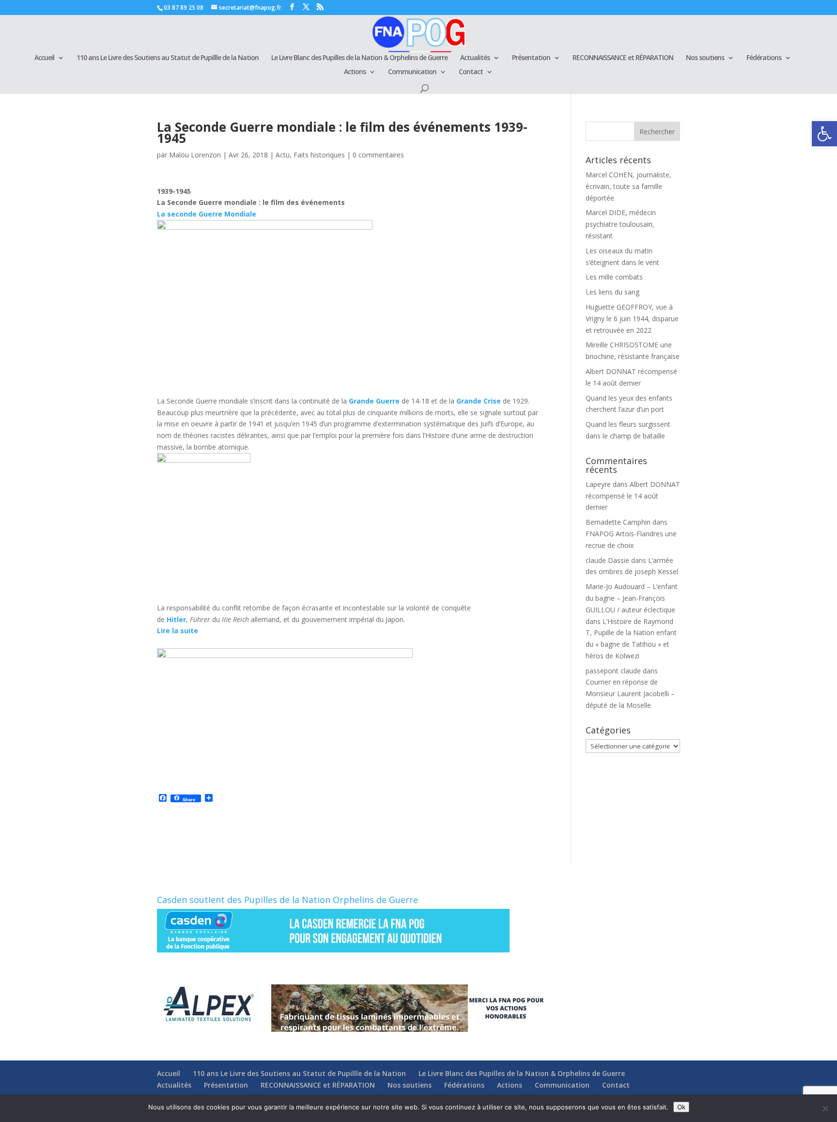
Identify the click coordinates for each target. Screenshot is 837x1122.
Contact (471, 72)
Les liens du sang (612, 291)
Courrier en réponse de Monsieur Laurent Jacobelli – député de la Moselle (630, 693)
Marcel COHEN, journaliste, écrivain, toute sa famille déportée (628, 186)
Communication (412, 72)
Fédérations (763, 58)
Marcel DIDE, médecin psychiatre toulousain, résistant (621, 224)
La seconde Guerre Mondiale (206, 213)
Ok (681, 1107)
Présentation (531, 58)
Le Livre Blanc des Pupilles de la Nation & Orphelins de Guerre (359, 58)
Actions (355, 72)
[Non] (825, 1108)
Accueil (44, 58)
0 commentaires (378, 154)
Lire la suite (177, 630)
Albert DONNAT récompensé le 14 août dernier (633, 496)
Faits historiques (319, 154)
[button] (824, 133)
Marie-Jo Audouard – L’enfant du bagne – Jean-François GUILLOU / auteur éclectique (632, 598)
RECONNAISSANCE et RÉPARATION (623, 58)
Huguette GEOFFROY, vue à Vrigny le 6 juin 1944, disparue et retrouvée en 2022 (632, 318)
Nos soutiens (705, 58)
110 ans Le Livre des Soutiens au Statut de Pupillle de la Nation (168, 58)
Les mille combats (614, 276)
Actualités (475, 58)
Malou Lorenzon (195, 154)
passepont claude (613, 670)
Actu (283, 154)
